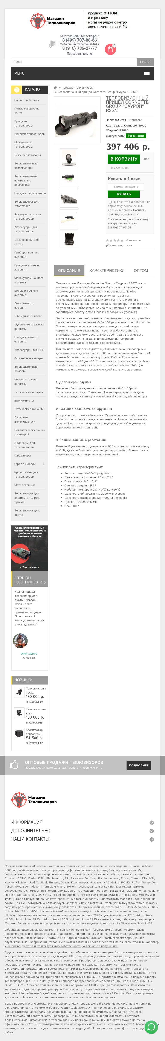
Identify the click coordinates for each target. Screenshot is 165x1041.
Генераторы (22, 455)
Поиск (145, 62)
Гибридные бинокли (28, 316)
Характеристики (107, 270)
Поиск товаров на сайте (27, 110)
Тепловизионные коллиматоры (26, 165)
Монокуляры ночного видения (29, 280)
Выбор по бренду (26, 100)
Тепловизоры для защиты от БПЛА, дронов (27, 497)
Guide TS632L (140, 981)
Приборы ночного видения (26, 254)
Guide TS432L (14, 985)
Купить (124, 194)
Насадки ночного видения (26, 339)
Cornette (135, 120)
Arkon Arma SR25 (85, 919)
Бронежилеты (24, 401)
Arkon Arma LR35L (56, 919)
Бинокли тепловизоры (29, 134)
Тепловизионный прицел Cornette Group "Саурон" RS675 (98, 92)
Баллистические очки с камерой (29, 432)
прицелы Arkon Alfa (124, 969)
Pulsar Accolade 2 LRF (140, 907)
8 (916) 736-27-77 (79, 48)
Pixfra (136, 882)
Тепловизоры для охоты (26, 512)
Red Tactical (38, 882)
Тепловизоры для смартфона (26, 204)
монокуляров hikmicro (81, 997)
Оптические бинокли (29, 409)
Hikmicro (59, 887)
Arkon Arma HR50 (122, 915)
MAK (18, 887)
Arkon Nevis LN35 (112, 923)
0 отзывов (133, 240)
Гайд (145, 969)
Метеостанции (24, 485)
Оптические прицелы (29, 392)
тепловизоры (40, 956)
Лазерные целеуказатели (24, 419)
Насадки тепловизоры (30, 193)
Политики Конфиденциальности (127, 212)
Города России (24, 464)
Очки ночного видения (24, 305)
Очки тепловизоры (27, 155)
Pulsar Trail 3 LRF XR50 (21, 911)
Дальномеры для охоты (26, 242)
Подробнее (139, 765)
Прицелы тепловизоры (23, 123)
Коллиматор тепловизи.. (34, 732)
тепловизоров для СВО (21, 981)
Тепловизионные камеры (26, 369)
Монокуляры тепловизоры (23, 144)
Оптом (141, 270)
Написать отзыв (120, 246)
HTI (151, 878)
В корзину (34, 702)
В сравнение (120, 168)
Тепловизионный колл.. (37, 690)
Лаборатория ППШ (82, 985)
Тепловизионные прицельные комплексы (26, 180)
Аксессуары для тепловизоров (25, 229)
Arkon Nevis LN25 (140, 923)
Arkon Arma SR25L (28, 919)
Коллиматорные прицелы (25, 381)
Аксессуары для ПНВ (29, 350)
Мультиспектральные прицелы (29, 326)
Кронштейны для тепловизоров (26, 474)
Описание (69, 270)
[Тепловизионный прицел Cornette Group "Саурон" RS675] (77, 119)
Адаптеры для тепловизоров (24, 445)
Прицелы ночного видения (26, 267)
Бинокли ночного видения (26, 293)
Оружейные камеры (28, 358)
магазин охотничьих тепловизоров (61, 866)
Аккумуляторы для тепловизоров (27, 216)
